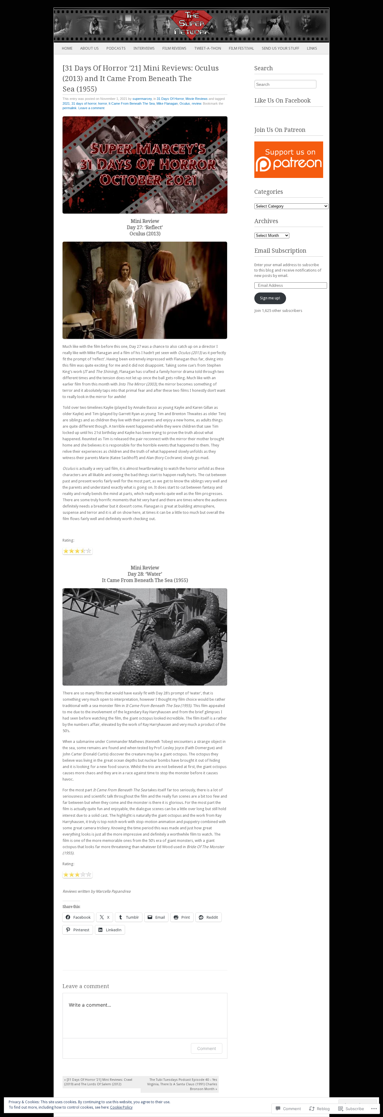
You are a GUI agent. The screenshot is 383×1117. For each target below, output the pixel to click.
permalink (70, 108)
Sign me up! (270, 298)
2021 (66, 103)
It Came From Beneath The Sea (132, 103)
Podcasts (116, 48)
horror (102, 103)
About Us (89, 48)
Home (67, 48)
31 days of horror (84, 103)
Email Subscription (280, 250)
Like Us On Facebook (282, 100)
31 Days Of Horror (170, 98)
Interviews (144, 48)
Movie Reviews (197, 98)
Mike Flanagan (167, 103)
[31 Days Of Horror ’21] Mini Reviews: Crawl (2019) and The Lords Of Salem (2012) (98, 1082)
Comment (206, 1048)
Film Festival (241, 48)
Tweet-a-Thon (207, 48)
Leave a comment (91, 108)
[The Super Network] (164, 25)
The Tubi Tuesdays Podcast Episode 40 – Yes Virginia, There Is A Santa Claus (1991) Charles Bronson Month (182, 1084)
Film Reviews (174, 48)
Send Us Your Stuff (280, 48)
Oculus (185, 103)
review (196, 103)
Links (312, 48)
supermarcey (142, 98)
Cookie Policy (121, 1107)
